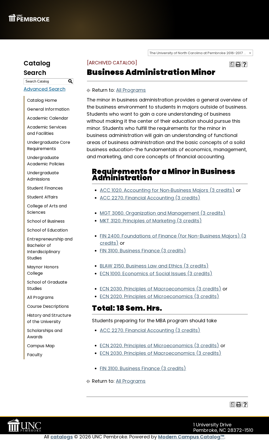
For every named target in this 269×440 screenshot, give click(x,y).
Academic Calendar (47, 118)
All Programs (40, 297)
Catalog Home (42, 100)
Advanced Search (44, 89)
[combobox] (200, 53)
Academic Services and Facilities (46, 130)
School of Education (47, 230)
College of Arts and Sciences (47, 209)
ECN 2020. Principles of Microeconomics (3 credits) (159, 296)
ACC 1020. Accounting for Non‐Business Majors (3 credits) (167, 190)
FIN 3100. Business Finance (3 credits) (143, 250)
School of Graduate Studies (47, 285)
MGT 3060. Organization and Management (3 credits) (162, 213)
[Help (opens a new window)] (244, 64)
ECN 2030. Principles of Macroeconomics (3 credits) (160, 288)
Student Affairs (42, 197)
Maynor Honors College (43, 270)
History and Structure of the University (49, 318)
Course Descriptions (48, 306)
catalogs (61, 436)
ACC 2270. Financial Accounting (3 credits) (150, 198)
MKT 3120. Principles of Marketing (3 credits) (151, 220)
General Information (48, 109)
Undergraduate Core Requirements (48, 145)
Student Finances (45, 188)
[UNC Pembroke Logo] (25, 425)
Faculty (34, 355)
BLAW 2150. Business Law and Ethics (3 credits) (154, 266)
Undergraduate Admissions (43, 176)
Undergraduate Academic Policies (45, 161)
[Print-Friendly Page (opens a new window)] (238, 64)
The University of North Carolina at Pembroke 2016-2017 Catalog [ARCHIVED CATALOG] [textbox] (201, 52)
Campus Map (41, 346)
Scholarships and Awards (44, 334)
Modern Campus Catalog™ (191, 436)
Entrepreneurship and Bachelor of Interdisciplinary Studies (50, 248)
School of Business (46, 221)
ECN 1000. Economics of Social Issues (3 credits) (156, 273)
